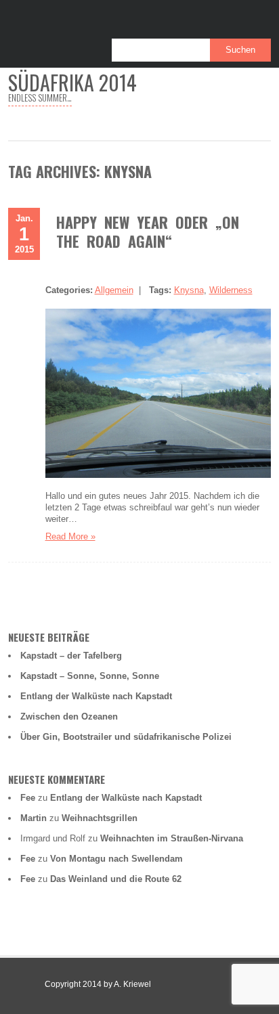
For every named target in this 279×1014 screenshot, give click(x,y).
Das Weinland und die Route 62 (115, 879)
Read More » (70, 536)
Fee (27, 798)
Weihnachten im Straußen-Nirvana (171, 838)
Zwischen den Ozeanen (69, 716)
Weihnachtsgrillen (99, 818)
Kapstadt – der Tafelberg (71, 656)
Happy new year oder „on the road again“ (147, 231)
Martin (33, 818)
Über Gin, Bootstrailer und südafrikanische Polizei (126, 737)
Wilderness (231, 290)
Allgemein (114, 290)
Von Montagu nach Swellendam (116, 859)
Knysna (189, 290)
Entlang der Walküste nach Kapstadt (96, 696)
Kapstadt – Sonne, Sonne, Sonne (89, 676)
